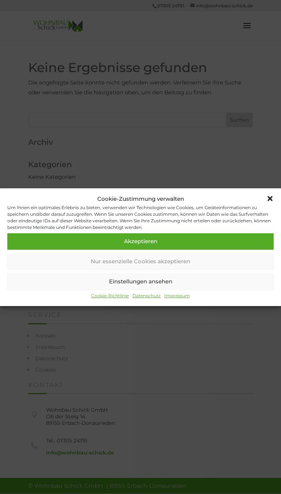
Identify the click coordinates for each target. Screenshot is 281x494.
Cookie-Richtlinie (110, 295)
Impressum (177, 295)
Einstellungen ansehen (140, 281)
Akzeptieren (140, 241)
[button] (270, 198)
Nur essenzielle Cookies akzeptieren (140, 261)
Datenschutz (146, 295)
